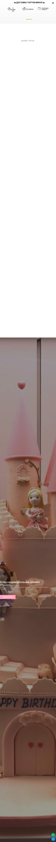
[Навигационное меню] (53, 3)
